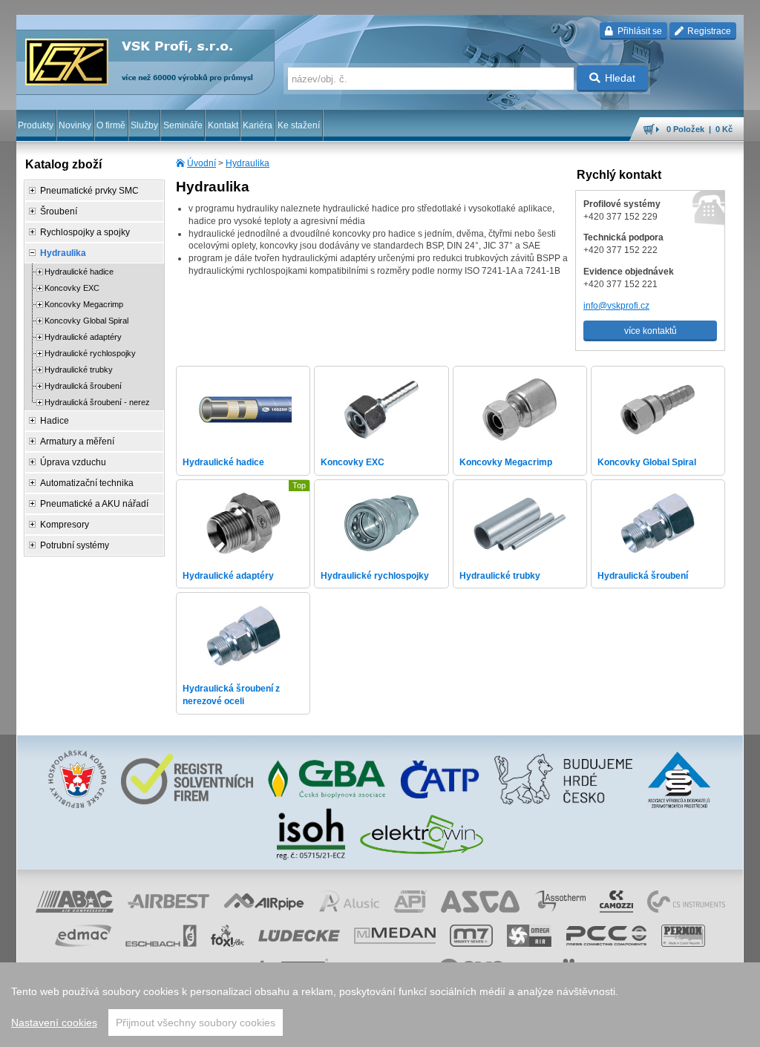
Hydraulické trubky (79, 369)
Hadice (54, 421)
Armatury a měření (77, 441)
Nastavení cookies (54, 1022)
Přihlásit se (638, 31)
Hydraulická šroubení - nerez (97, 402)
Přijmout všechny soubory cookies (195, 1022)
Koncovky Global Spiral (86, 320)
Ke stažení (299, 125)
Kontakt (223, 125)
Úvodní (201, 163)
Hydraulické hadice (79, 271)
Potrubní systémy (74, 545)
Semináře (183, 125)
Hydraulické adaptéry (83, 336)
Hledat (620, 78)
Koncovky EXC (72, 287)
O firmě (110, 125)
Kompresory (64, 524)
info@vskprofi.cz (616, 306)
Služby (144, 125)
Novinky (75, 125)
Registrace (708, 31)
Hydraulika (247, 163)
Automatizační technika (87, 483)
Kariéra (257, 125)
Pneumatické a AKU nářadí (94, 504)
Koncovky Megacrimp (84, 304)
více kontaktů (650, 331)
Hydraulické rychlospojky (90, 353)
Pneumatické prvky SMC (89, 191)
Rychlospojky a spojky (85, 232)
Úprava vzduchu (73, 462)
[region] (380, 1004)
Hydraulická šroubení (83, 385)
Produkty (35, 125)
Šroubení (58, 211)
